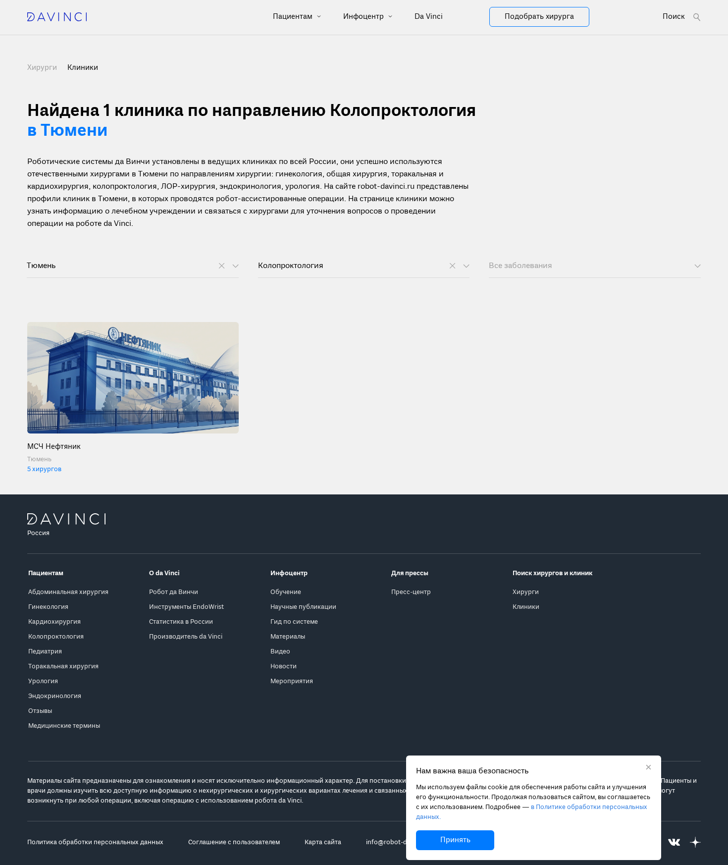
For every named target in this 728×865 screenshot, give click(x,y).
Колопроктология (56, 637)
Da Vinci (429, 17)
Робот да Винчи (173, 592)
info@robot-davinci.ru (399, 842)
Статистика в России (181, 622)
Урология (43, 681)
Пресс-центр (411, 592)
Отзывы (40, 711)
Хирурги (43, 68)
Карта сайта (323, 842)
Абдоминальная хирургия (68, 592)
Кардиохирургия (54, 622)
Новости (283, 666)
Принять (455, 840)
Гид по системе (294, 622)
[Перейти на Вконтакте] (674, 842)
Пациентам (293, 17)
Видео (280, 652)
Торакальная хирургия (63, 666)
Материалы (287, 637)
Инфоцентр (364, 17)
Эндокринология (54, 696)
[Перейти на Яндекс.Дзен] (695, 842)
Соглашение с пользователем (234, 842)
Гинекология (48, 607)
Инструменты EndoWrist (186, 607)
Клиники (526, 607)
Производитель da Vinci (185, 637)
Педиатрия (45, 652)
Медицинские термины (64, 726)
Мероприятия (291, 681)
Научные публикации (303, 607)
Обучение (285, 592)
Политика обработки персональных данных (95, 842)
